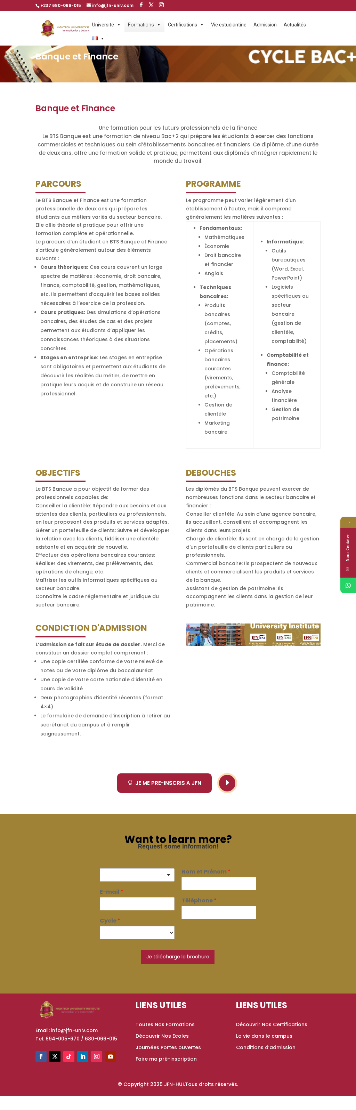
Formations (141, 24)
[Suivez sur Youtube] (110, 1056)
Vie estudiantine (228, 24)
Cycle (110, 921)
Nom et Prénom (205, 872)
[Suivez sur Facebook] (41, 1056)
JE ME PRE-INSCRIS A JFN (164, 783)
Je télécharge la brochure (177, 956)
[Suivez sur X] (54, 1056)
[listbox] (137, 875)
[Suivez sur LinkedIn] (82, 1056)
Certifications (182, 24)
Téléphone (199, 900)
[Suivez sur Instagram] (96, 1056)
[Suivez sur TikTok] (68, 1056)
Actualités (295, 24)
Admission (265, 24)
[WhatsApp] (348, 585)
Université (103, 24)
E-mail (111, 892)
